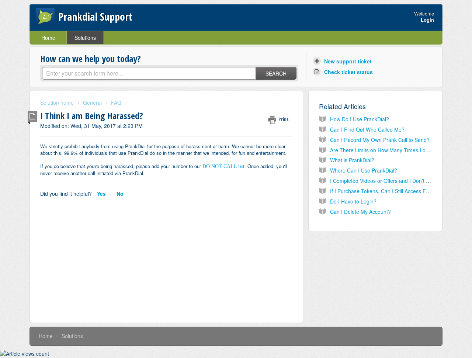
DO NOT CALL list (223, 166)
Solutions (85, 37)
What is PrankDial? (352, 160)
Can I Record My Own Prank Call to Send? (380, 139)
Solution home (57, 102)
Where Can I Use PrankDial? (363, 170)
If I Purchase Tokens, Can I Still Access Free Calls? (390, 191)
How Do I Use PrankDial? (359, 119)
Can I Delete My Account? (360, 211)
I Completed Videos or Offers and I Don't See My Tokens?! (398, 180)
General (92, 102)
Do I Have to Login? (353, 201)
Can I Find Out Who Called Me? (367, 129)
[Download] (222, 81)
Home (48, 37)
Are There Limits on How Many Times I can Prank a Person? (401, 150)
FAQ (116, 102)
